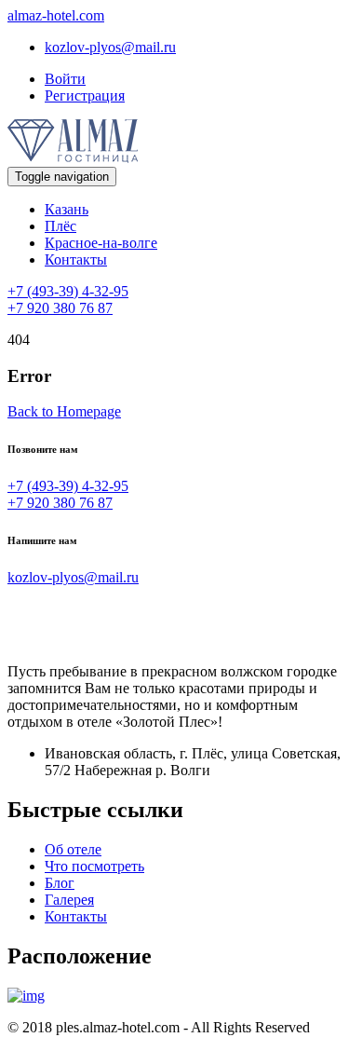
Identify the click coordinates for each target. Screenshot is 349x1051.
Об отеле (73, 849)
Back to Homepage (64, 411)
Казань (66, 209)
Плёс (60, 226)
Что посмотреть (94, 866)
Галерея (69, 900)
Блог (59, 883)
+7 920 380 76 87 (60, 308)
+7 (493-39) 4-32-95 (67, 291)
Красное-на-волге (101, 243)
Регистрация (85, 95)
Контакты (76, 259)
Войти (65, 79)
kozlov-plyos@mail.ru (110, 47)
